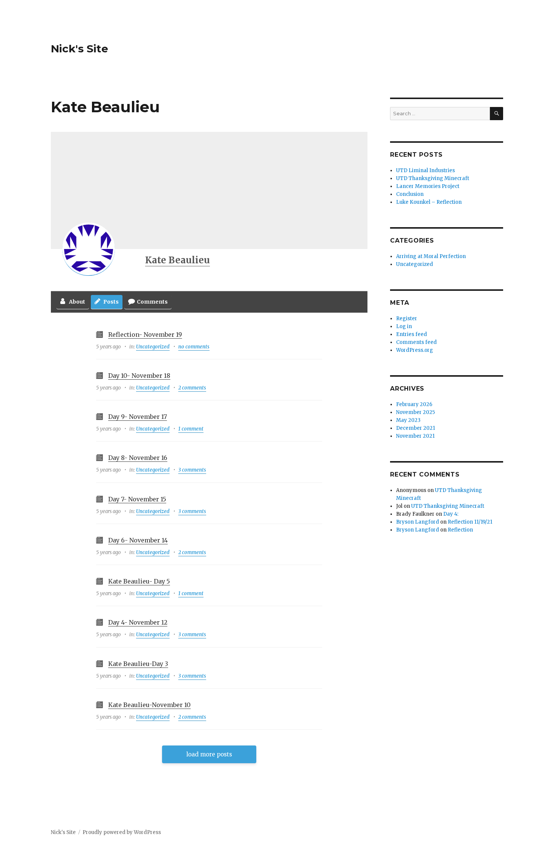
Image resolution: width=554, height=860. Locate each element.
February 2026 (414, 404)
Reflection (460, 530)
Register (406, 318)
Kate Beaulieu (177, 260)
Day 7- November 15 (137, 499)
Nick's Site (79, 48)
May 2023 (408, 420)
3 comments (192, 470)
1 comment (191, 429)
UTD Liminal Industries (425, 170)
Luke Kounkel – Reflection (429, 202)
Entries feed (411, 334)
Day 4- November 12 (137, 622)
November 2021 (415, 436)
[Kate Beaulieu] (88, 249)
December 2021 (415, 428)
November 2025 (415, 412)
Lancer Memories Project (427, 186)
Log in (404, 326)
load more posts (209, 754)
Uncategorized (153, 347)
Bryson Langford (417, 522)
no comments (194, 347)
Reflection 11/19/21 (470, 522)
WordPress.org (414, 350)
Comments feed (416, 342)
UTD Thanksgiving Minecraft (432, 178)
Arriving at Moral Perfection (431, 256)
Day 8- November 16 (137, 457)
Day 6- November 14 (138, 540)
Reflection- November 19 (145, 334)
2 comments (192, 388)
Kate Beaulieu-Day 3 (138, 664)
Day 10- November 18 (139, 375)
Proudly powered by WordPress (122, 832)
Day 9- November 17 (137, 416)
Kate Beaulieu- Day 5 (139, 581)
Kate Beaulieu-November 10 (149, 705)
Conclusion (410, 194)
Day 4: (450, 514)
